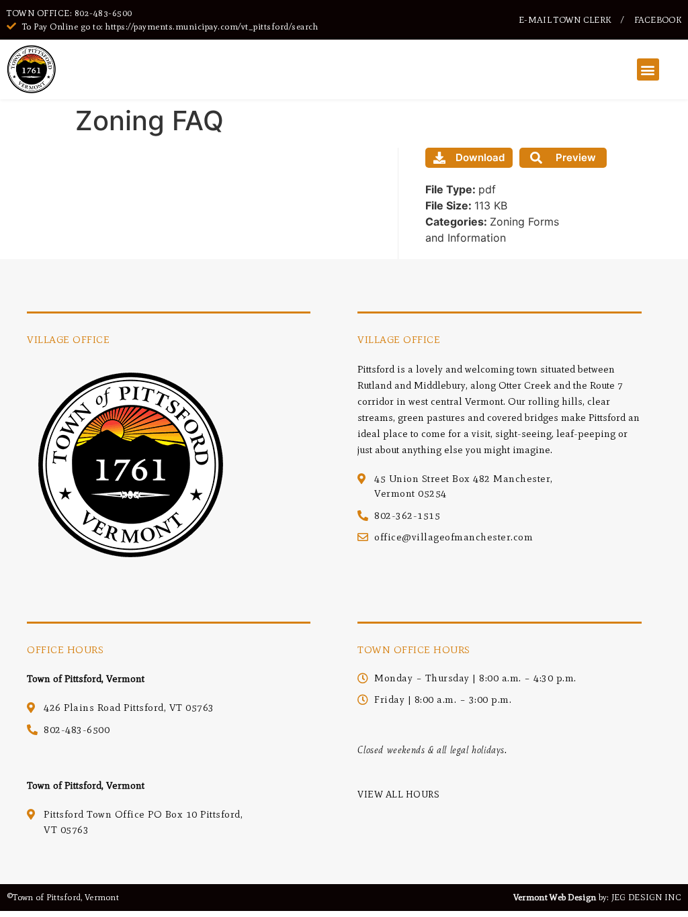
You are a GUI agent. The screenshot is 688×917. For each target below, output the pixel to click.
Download (480, 157)
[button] (648, 69)
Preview (576, 157)
